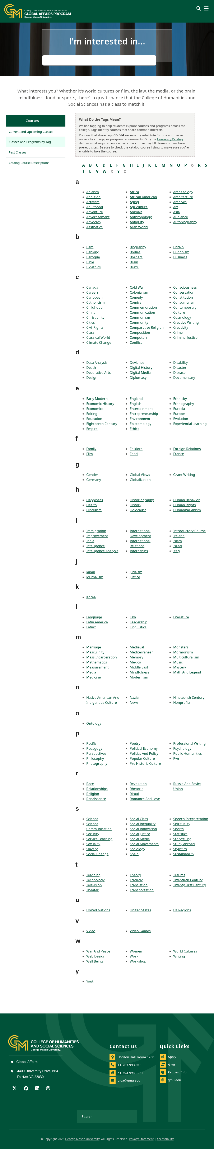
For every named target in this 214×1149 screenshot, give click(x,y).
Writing (179, 956)
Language (94, 617)
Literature (181, 617)
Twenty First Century (189, 885)
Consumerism (184, 302)
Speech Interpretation (190, 819)
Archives (180, 202)
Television (94, 885)
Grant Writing (184, 474)
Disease (179, 372)
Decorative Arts (98, 372)
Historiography (142, 500)
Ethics (134, 428)
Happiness (94, 500)
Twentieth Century (188, 880)
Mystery (179, 667)
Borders (136, 257)
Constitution (183, 297)
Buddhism (181, 252)
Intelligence (95, 546)
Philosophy (95, 758)
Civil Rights (94, 327)
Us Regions (182, 910)
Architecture (183, 197)
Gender (92, 474)
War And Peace (98, 951)
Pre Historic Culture (145, 763)
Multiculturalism (186, 657)
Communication (142, 312)
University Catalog (170, 139)
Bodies (135, 252)
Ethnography (183, 403)
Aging (134, 202)
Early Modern (97, 398)
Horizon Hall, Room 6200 (135, 1057)
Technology (95, 880)
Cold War (137, 287)
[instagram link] (48, 1088)
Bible (90, 262)
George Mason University (82, 1139)
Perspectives (96, 753)
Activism (92, 202)
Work (134, 956)
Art (175, 207)
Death (91, 367)
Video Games (140, 931)
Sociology (137, 849)
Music (178, 662)
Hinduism (94, 510)
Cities (90, 322)
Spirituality (181, 824)
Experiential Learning (190, 423)
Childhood (94, 307)
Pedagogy (94, 748)
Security (92, 834)
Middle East (139, 667)
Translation (139, 885)
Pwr (176, 758)
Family (91, 448)
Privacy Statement (141, 1139)
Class (90, 332)
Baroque (93, 257)
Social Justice (140, 834)
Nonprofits (182, 702)
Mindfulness (139, 672)
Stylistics (180, 849)
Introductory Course (189, 531)
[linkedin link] (37, 1088)
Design (91, 377)
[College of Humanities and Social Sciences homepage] (47, 1040)
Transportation (142, 890)
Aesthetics (94, 227)
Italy (176, 551)
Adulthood (94, 207)
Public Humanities (187, 753)
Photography (96, 763)
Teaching (93, 875)
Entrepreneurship (144, 413)
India (90, 541)
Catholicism (95, 302)
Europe (179, 413)
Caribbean (94, 297)
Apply (172, 1057)
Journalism (94, 577)
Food (134, 453)
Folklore (136, 448)
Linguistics (138, 627)
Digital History (141, 367)
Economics (94, 408)
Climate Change (98, 342)
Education (94, 418)
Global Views (140, 474)
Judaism (136, 572)
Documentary (184, 377)
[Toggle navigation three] (206, 8)
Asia (176, 212)
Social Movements (144, 844)
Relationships (97, 788)
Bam (89, 247)
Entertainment (141, 408)
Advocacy (93, 222)
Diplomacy (138, 377)
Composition (140, 332)
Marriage (93, 647)
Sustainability (183, 854)
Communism (140, 317)
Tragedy (136, 880)
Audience (180, 217)
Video (90, 931)
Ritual (134, 793)
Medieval (137, 647)
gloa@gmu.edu (129, 1080)
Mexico (135, 662)
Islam (177, 541)
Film (89, 453)
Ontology (93, 723)
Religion (92, 793)
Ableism (92, 192)
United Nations (98, 910)
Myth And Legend (187, 672)
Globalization (140, 479)
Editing (91, 413)
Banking (92, 252)
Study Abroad (184, 844)
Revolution (138, 783)
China (90, 312)
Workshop (138, 961)
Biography (138, 247)
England (136, 398)
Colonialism (139, 292)
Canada (92, 287)
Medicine (93, 677)
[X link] (14, 1088)
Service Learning (99, 839)
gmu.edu (174, 1080)
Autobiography (185, 222)
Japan (90, 572)
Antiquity (137, 222)
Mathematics (96, 662)
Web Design (95, 956)
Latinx (91, 627)
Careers (92, 292)
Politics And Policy (144, 753)
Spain (134, 854)
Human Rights (184, 505)
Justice (135, 577)
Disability (180, 362)
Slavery (92, 849)
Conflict (136, 342)
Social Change (97, 854)
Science (92, 819)
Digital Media (140, 372)
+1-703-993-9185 (130, 1065)
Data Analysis (96, 362)
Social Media (140, 839)
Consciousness (185, 287)
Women (136, 951)
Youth (91, 981)
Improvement (97, 536)
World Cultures (185, 951)
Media (91, 672)
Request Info (177, 1072)
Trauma (179, 875)
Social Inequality (142, 824)
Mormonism (183, 652)
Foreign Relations (187, 448)
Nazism (135, 697)
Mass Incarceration (101, 657)
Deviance (137, 362)
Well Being (94, 961)
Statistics (180, 834)
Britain (178, 247)
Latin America (97, 622)
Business (180, 257)
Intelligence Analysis (102, 551)
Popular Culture (142, 758)
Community (139, 322)
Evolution (180, 418)
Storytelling (182, 839)
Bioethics (93, 267)
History (135, 505)
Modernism (139, 677)
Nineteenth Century (188, 697)
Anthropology (141, 217)
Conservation (183, 292)
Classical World (98, 337)
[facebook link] (26, 1088)
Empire (92, 428)
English (135, 403)
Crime (178, 332)
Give (171, 1064)
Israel (177, 546)
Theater (92, 890)
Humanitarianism (187, 510)
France (178, 453)
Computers (139, 337)
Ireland (179, 536)
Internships (139, 551)
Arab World (139, 227)
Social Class (139, 819)
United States (140, 910)
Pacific (91, 743)
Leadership (138, 622)
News (134, 702)
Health (91, 505)
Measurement (97, 667)
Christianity (95, 317)
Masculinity (95, 652)
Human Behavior (186, 500)
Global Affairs (26, 1061)
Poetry (135, 743)
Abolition (93, 197)
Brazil (134, 267)
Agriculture (139, 207)
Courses (32, 120)
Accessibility (165, 1139)
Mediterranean (142, 652)
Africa (134, 192)
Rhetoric (136, 788)
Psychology (182, 748)
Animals (136, 212)
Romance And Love (145, 798)
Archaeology (183, 192)
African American (143, 197)
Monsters (181, 647)
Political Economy (144, 748)
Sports (178, 829)
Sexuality (93, 844)
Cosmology (182, 317)
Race (90, 783)
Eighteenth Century (101, 423)
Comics (135, 302)
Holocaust (138, 510)
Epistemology (140, 423)
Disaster (179, 367)
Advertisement (98, 217)
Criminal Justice (185, 337)
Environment (140, 418)
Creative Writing (186, 322)
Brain (134, 262)
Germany (93, 479)
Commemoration (143, 307)
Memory (136, 657)
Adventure (94, 212)
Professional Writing (189, 743)
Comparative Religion (147, 327)
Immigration (96, 531)
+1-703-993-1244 (130, 1072)
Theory (135, 875)
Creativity (180, 327)
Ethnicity (180, 398)
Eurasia (179, 408)
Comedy (136, 297)
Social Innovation (143, 829)
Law (133, 617)
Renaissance (96, 798)
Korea (91, 597)
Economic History (100, 403)
